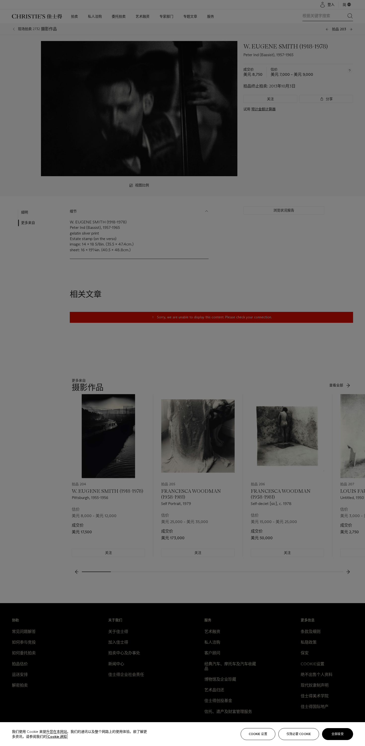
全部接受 (337, 734)
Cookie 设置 (258, 734)
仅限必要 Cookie (299, 734)
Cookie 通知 (57, 736)
